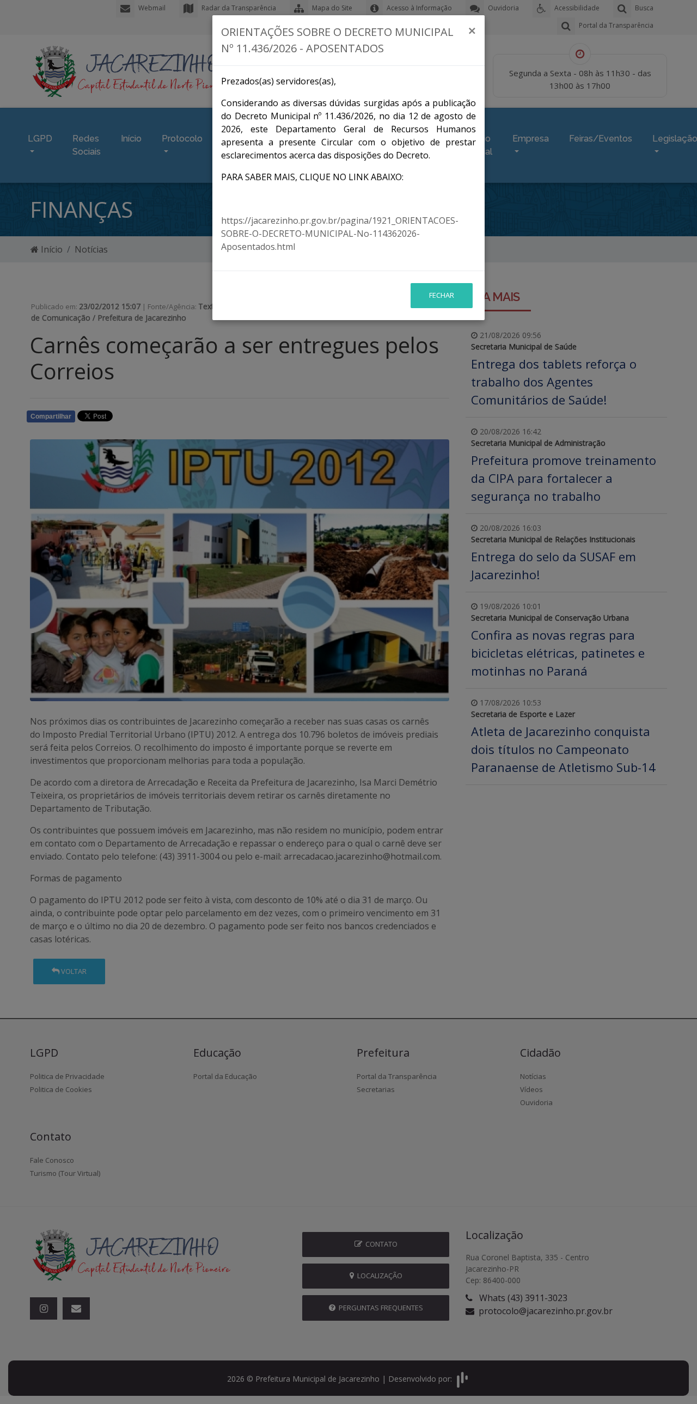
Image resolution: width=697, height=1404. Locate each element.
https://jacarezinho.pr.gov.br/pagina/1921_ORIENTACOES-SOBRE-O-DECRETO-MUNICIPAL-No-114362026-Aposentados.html (339, 233)
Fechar (441, 295)
